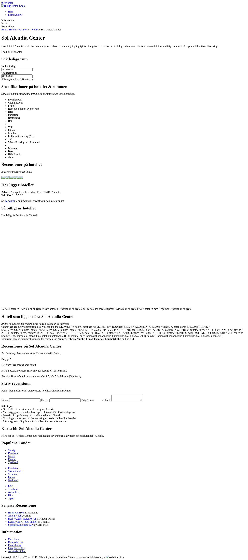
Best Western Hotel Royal (22, 518)
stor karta (10, 200)
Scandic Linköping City (21, 524)
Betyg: (84, 400)
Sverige (12, 450)
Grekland (13, 480)
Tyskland (13, 462)
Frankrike (13, 468)
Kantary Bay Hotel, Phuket (22, 521)
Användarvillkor (17, 551)
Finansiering (14, 545)
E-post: (45, 400)
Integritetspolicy (16, 548)
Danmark (13, 453)
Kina (10, 495)
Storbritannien (15, 471)
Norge (11, 456)
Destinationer (15, 14)
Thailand (13, 489)
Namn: (5, 400)
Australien (13, 492)
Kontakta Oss (15, 542)
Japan (11, 498)
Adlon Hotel (14, 515)
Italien (11, 477)
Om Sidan (13, 539)
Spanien (22, 29)
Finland (12, 459)
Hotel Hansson (16, 512)
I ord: (108, 400)
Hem (10, 11)
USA (11, 486)
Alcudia (34, 29)
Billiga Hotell (8, 29)
